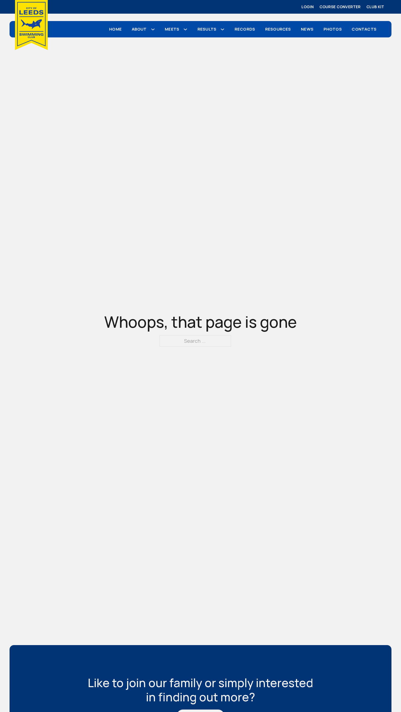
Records (245, 29)
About (139, 29)
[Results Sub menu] (224, 29)
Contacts (364, 29)
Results (206, 29)
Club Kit (375, 6)
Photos (333, 29)
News (307, 29)
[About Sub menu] (155, 29)
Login (307, 6)
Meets (172, 29)
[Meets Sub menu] (187, 29)
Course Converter (340, 6)
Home (115, 29)
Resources (278, 29)
